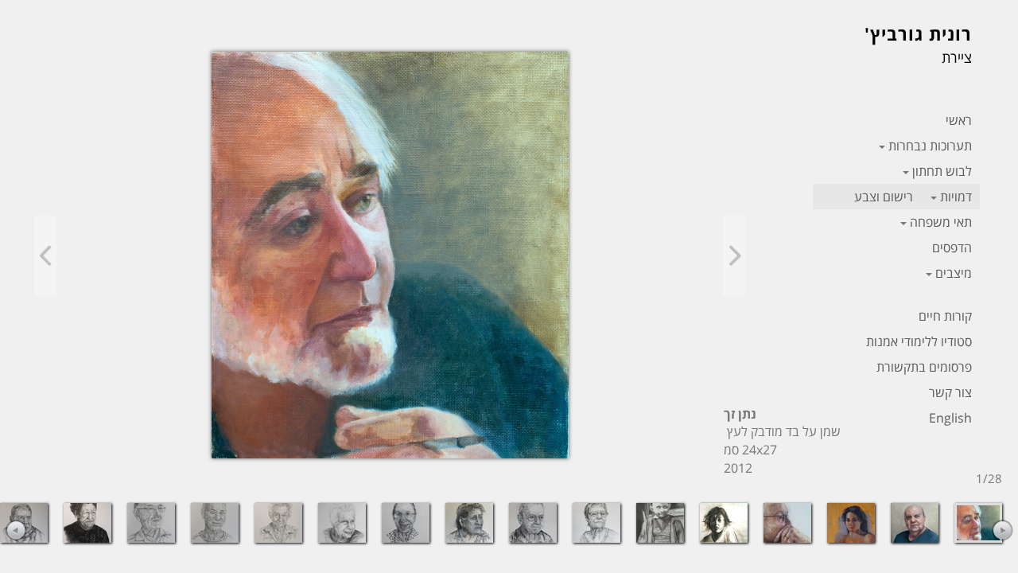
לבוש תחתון (942, 171)
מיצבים (953, 273)
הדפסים (952, 247)
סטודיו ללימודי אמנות (919, 341)
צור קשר (950, 392)
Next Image (734, 255)
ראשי (959, 120)
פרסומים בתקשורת (924, 367)
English (950, 418)
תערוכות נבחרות (930, 145)
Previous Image (45, 255)
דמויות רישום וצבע (913, 196)
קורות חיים (945, 316)
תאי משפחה (941, 222)
